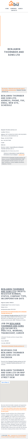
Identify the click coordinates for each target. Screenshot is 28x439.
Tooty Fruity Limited (7, 408)
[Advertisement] (10, 30)
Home (7, 8)
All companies (5, 88)
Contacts (14, 10)
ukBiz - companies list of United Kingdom (17, 435)
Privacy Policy (4, 436)
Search (20, 8)
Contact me (21, 154)
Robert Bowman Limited (8, 409)
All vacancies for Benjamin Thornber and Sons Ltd (13, 346)
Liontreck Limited (19, 409)
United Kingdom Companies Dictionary (17, 436)
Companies (13, 8)
